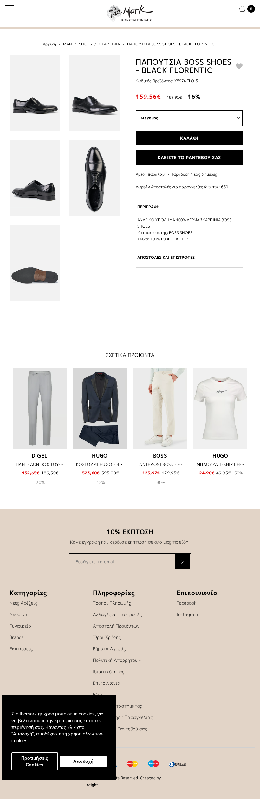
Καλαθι (189, 138)
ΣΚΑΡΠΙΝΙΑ (109, 44)
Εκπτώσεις (21, 649)
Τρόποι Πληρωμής (112, 603)
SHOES (85, 44)
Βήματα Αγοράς (109, 649)
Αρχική (49, 44)
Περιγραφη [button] (148, 207)
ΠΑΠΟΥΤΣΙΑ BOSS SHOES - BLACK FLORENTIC (171, 44)
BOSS (160, 455)
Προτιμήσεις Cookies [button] (34, 761)
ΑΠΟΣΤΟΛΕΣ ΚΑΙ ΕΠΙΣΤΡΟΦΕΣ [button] (166, 257)
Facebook (187, 603)
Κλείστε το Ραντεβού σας (120, 729)
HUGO (100, 455)
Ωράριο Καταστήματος (117, 706)
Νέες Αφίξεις (23, 603)
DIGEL (40, 455)
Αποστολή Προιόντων (116, 626)
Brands (17, 637)
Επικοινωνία (106, 683)
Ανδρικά (19, 614)
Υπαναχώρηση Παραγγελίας (123, 717)
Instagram (187, 614)
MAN (67, 44)
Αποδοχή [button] (83, 761)
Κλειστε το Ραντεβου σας (189, 157)
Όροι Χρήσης (107, 637)
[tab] (189, 207)
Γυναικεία (20, 626)
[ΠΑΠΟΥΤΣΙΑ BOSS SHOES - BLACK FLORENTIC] (35, 93)
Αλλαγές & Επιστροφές (117, 614)
